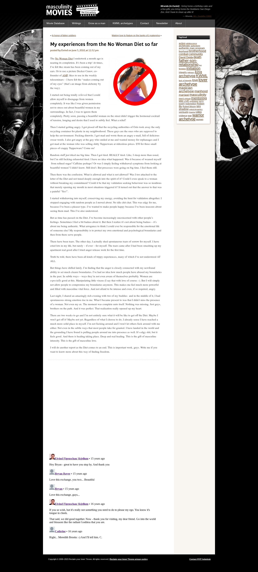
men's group (185, 98)
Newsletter (162, 23)
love (195, 80)
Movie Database (56, 23)
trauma (192, 112)
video (199, 111)
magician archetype (186, 89)
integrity (183, 72)
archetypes (184, 45)
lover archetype (193, 81)
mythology (194, 101)
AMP (65, 75)
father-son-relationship (188, 62)
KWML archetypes (123, 23)
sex (198, 106)
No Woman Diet (64, 58)
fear (200, 65)
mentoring (199, 98)
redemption (190, 103)
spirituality (183, 112)
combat (183, 54)
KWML (202, 75)
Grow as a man (96, 23)
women (199, 119)
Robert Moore (189, 106)
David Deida (186, 57)
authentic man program (192, 48)
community (195, 54)
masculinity (198, 95)
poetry (182, 103)
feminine (182, 69)
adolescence (191, 43)
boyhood (183, 51)
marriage (184, 94)
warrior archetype (191, 117)
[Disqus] (103, 406)
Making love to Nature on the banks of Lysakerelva (136, 35)
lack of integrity (185, 80)
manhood (201, 91)
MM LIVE (184, 101)
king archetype (190, 74)
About (178, 23)
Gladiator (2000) (204, 13)
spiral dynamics (196, 109)
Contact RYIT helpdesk (200, 559)
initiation (193, 68)
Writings (76, 23)
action (182, 43)
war (190, 115)
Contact (144, 23)
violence (183, 115)
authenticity (195, 46)
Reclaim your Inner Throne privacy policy (129, 559)
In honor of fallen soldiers (64, 35)
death (197, 57)
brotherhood (197, 51)
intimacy (190, 72)
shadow (184, 109)
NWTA (201, 101)
